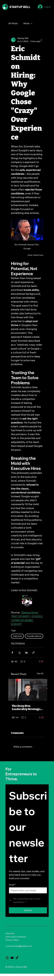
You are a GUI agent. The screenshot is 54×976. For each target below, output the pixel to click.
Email (12, 884)
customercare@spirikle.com (18, 946)
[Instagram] (7, 957)
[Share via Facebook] (12, 652)
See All (40, 673)
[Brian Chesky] (27, 690)
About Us (9, 933)
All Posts (13, 23)
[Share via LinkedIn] (26, 652)
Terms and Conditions (15, 936)
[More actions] (41, 40)
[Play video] (27, 601)
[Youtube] (12, 957)
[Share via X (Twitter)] (19, 652)
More (26, 23)
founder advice (34, 636)
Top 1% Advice (18, 643)
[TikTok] (17, 957)
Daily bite (17, 636)
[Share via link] (33, 652)
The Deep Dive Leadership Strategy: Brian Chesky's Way (26, 707)
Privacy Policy (12, 940)
